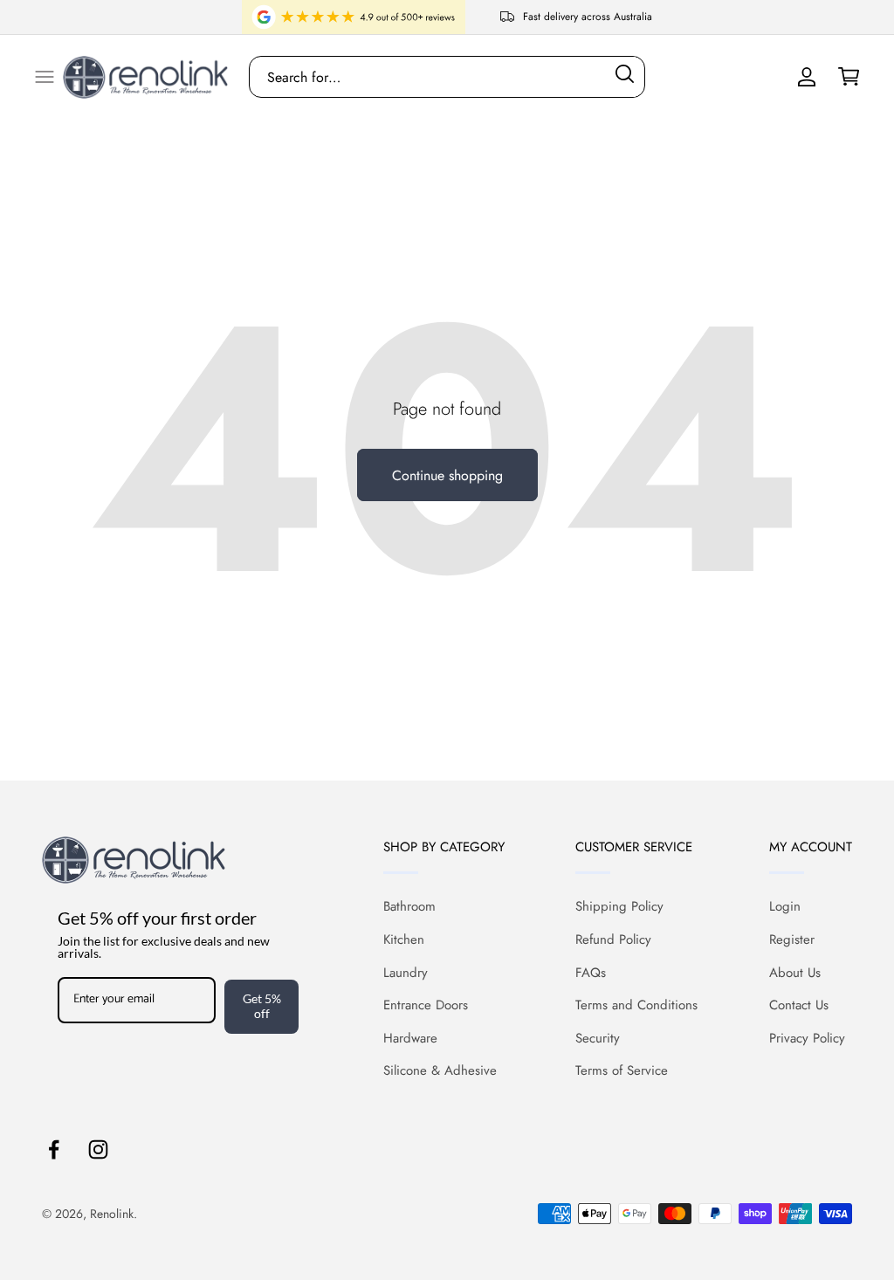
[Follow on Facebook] (53, 1149)
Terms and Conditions (636, 1005)
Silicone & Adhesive (440, 1070)
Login (785, 906)
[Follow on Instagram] (98, 1149)
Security (597, 1038)
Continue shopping (447, 475)
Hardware (410, 1038)
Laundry (405, 972)
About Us (795, 972)
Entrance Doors (425, 1005)
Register (792, 939)
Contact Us (799, 1005)
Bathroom (409, 906)
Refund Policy (613, 939)
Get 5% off (262, 1006)
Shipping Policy (619, 906)
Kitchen (403, 939)
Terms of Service (621, 1070)
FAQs (590, 972)
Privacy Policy (807, 1038)
